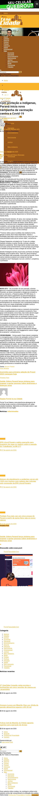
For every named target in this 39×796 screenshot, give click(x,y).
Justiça (10, 60)
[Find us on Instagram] (2, 34)
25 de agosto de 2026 (8, 524)
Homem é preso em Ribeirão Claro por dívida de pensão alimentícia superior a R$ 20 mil (19, 706)
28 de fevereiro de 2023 (8, 118)
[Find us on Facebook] (0, 34)
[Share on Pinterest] (2, 157)
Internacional (8, 49)
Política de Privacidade (11, 735)
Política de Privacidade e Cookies (19, 795)
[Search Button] (0, 70)
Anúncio (6, 634)
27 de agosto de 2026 (8, 450)
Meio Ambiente (13, 62)
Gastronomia (12, 58)
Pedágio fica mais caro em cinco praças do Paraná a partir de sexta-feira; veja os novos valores (17, 518)
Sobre (6, 13)
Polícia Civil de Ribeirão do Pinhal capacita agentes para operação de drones (16, 724)
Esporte (6, 40)
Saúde (6, 47)
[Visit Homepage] (11, 27)
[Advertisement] (19, 605)
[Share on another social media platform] (1, 158)
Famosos (7, 46)
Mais (5, 51)
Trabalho (10, 67)
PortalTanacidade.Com (11, 552)
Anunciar (6, 734)
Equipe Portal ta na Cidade (11, 399)
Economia (11, 53)
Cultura (6, 42)
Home (6, 37)
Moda (9, 63)
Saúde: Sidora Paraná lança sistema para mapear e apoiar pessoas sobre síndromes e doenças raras (18, 539)
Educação (11, 55)
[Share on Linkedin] (0, 157)
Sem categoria (9, 664)
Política (6, 659)
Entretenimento (13, 56)
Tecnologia (11, 65)
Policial (6, 44)
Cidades (6, 39)
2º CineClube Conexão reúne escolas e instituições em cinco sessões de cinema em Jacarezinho (18, 687)
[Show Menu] (0, 86)
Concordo (35, 795)
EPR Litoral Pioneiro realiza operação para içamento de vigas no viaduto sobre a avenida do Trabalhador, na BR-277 (18, 444)
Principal (6, 661)
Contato (6, 737)
